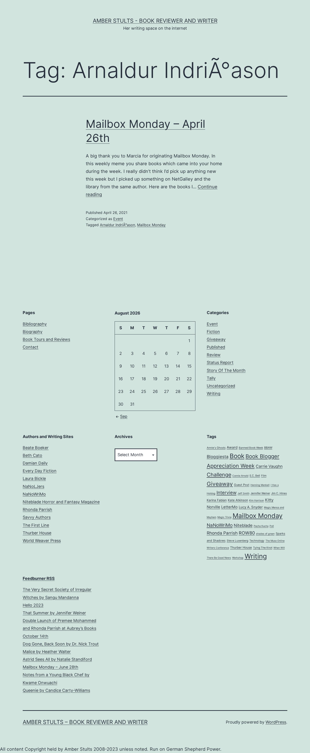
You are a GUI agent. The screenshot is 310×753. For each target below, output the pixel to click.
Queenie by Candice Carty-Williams (56, 690)
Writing (213, 393)
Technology (256, 540)
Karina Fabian (217, 500)
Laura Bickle (34, 478)
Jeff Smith (243, 493)
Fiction (213, 331)
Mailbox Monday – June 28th (50, 667)
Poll (272, 526)
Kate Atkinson (238, 500)
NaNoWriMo (34, 494)
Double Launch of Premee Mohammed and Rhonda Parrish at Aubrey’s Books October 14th (59, 628)
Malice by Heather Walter (47, 651)
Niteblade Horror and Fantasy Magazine (61, 501)
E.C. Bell (255, 475)
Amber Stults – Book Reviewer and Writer (85, 722)
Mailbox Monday (151, 225)
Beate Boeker (36, 447)
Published (216, 347)
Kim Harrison (256, 500)
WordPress (276, 722)
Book (237, 456)
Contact (30, 347)
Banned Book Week (251, 447)
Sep (123, 416)
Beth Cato (32, 455)
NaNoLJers (33, 486)
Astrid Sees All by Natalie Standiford (57, 659)
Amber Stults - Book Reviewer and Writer (155, 20)
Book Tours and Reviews (46, 339)
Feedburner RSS (39, 578)
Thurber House (37, 532)
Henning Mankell (260, 485)
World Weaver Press (42, 540)
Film (263, 475)
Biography (32, 331)
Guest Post (241, 485)
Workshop (238, 557)
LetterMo (229, 507)
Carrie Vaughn (269, 466)
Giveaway (216, 339)
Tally (211, 378)
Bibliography (35, 324)
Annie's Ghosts (216, 447)
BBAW (268, 447)
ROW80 (247, 533)
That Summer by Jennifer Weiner (54, 612)
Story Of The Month (226, 370)
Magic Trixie (224, 517)
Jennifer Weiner (260, 493)
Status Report (220, 362)
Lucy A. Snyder (251, 507)
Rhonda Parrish (37, 509)
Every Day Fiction (40, 470)
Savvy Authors (37, 517)
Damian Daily (35, 463)
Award (232, 447)
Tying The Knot (262, 547)
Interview (226, 492)
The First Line (36, 525)
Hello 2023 (33, 605)
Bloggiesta (218, 456)
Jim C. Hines (279, 493)
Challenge (219, 475)
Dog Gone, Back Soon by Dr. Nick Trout (61, 644)
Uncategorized (221, 385)
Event (118, 218)
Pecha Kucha (261, 526)
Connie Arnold (240, 475)
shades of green (265, 533)
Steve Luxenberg (237, 540)
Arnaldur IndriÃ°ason (117, 225)
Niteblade (243, 525)
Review (214, 354)
